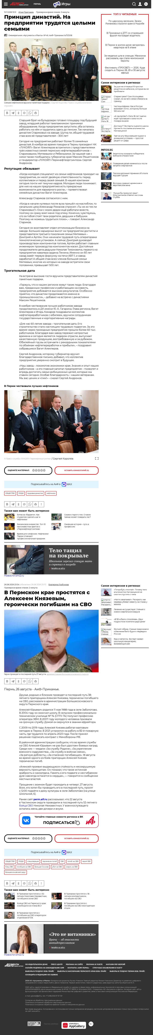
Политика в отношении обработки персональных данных (48, 1002)
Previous (10, 418)
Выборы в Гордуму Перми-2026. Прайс (127, 971)
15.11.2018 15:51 (10, 12)
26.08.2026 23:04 (11, 584)
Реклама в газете (94, 964)
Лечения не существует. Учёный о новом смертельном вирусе (129, 610)
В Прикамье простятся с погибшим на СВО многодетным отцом (79, 905)
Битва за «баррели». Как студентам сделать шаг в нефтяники (28, 517)
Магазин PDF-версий (115, 964)
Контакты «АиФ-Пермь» (78, 968)
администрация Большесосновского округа (67, 674)
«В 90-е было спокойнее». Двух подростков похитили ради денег (129, 620)
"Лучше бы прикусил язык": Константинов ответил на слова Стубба (128, 195)
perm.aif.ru (40, 799)
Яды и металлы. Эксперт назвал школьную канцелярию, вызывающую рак (128, 641)
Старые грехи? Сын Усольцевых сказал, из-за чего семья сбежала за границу (130, 98)
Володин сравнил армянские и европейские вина (127, 184)
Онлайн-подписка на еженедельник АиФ (44, 968)
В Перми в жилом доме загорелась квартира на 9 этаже (125, 46)
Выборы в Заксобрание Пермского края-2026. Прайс (81, 971)
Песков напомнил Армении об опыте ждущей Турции (130, 174)
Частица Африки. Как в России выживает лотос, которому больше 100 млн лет (130, 108)
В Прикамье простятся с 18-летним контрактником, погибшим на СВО (77, 896)
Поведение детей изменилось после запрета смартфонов (130, 165)
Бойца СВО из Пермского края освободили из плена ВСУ (31, 904)
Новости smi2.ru (14, 575)
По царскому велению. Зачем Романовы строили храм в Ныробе (124, 22)
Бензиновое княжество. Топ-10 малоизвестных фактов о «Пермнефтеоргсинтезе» (31, 526)
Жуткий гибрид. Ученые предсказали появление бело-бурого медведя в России (131, 631)
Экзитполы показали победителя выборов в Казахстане (128, 155)
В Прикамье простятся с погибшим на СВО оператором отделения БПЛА (31, 915)
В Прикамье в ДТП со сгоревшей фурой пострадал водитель (125, 34)
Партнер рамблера (51, 1024)
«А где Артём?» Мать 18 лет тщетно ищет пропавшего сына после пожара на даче (130, 118)
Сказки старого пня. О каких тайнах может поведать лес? (77, 516)
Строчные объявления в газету (107, 968)
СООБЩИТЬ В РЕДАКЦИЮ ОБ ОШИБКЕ (41, 975)
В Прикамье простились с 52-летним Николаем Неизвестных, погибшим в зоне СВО (32, 896)
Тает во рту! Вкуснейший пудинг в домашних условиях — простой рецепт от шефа (130, 138)
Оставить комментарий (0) (76, 470)
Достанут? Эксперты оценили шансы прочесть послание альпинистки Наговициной (131, 128)
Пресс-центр (56, 964)
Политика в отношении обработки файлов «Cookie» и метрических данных (55, 1005)
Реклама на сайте (74, 964)
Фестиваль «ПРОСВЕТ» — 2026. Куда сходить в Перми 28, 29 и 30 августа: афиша (125, 70)
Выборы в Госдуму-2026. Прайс (39, 971)
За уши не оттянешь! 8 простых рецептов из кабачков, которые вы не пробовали (131, 88)
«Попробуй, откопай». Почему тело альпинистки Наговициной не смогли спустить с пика (130, 592)
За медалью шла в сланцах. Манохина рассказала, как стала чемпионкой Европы (125, 58)
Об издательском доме (36, 964)
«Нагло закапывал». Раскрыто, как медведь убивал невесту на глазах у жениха (130, 601)
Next (93, 418)
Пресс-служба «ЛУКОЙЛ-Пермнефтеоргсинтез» (28, 459)
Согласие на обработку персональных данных (43, 1000)
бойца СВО (26, 805)
